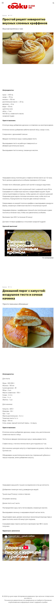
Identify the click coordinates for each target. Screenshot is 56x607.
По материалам (48, 258)
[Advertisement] (28, 76)
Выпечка (4, 15)
